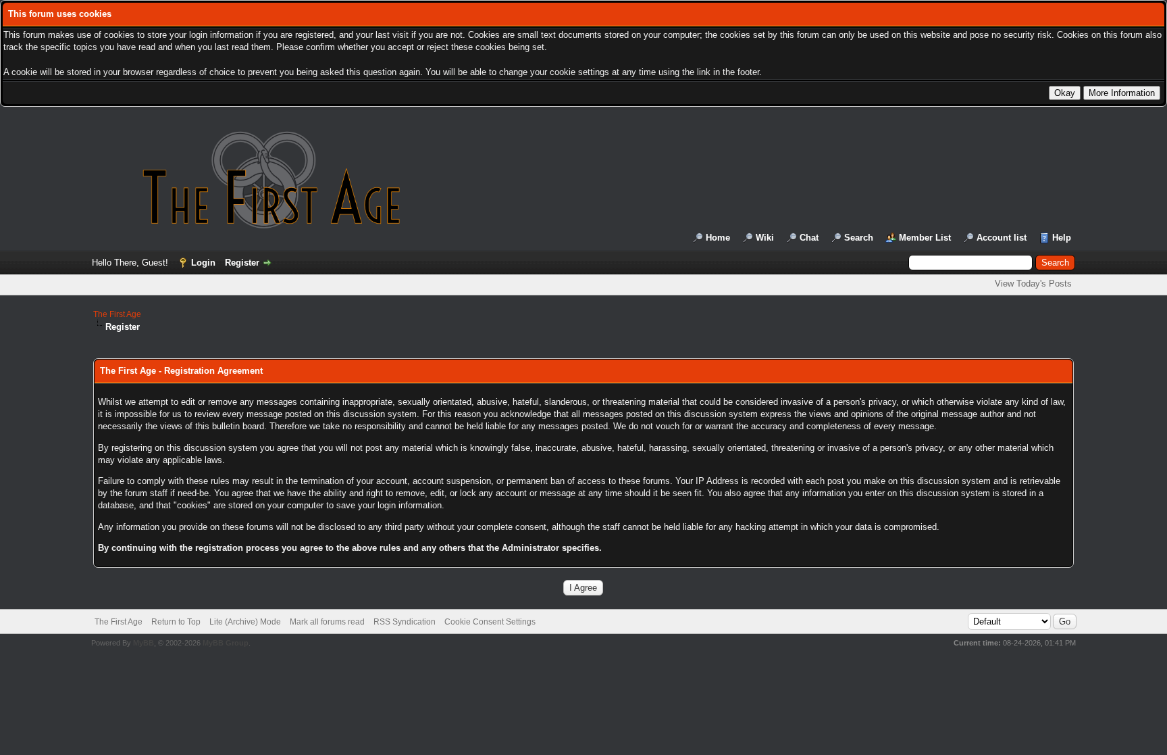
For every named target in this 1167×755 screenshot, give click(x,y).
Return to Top (176, 622)
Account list (1002, 238)
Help (1061, 238)
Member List (925, 238)
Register (242, 263)
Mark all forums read (327, 622)
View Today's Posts (1033, 283)
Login (203, 263)
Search (858, 238)
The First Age (117, 314)
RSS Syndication (404, 622)
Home (718, 238)
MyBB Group (226, 643)
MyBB (143, 643)
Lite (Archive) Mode (245, 622)
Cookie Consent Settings (490, 622)
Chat (809, 238)
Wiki (765, 238)
